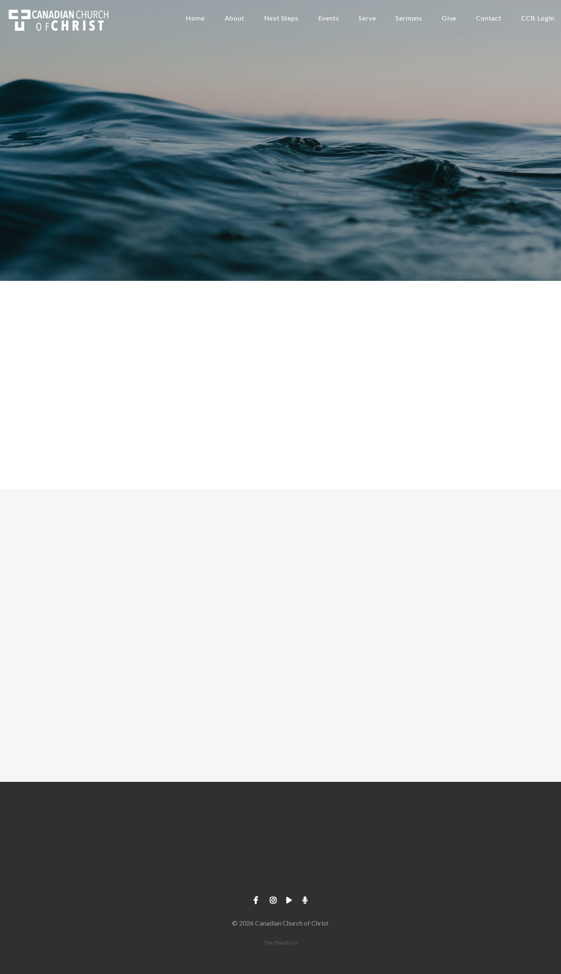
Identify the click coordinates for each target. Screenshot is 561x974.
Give (449, 18)
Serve (367, 18)
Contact (488, 18)
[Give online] (457, 827)
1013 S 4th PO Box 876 (339, 873)
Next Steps (281, 18)
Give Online (456, 873)
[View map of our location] (339, 827)
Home (195, 18)
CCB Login (537, 18)
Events (328, 18)
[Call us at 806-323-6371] (222, 827)
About (234, 18)
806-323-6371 (221, 873)
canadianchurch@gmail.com (104, 873)
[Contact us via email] (104, 827)
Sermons (408, 18)
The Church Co (280, 943)
